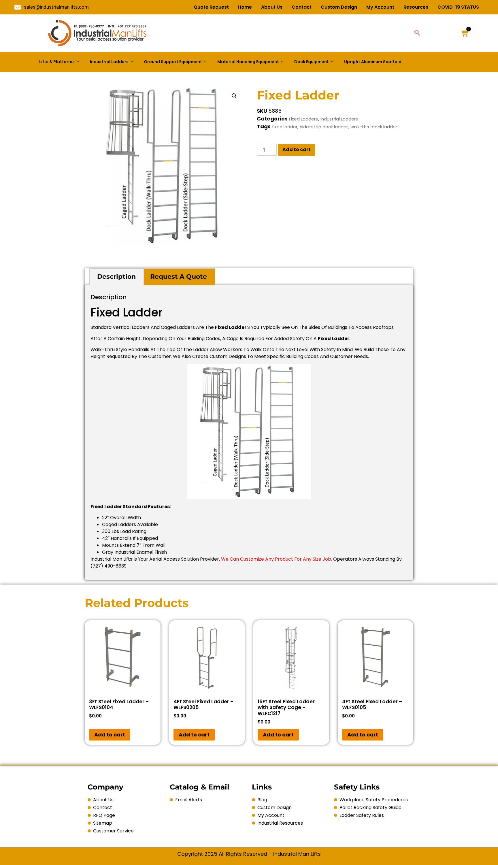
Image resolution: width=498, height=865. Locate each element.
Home (245, 7)
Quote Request (211, 7)
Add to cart (296, 149)
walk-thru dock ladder (373, 127)
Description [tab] (116, 276)
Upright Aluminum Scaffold (372, 62)
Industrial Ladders (109, 62)
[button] (234, 96)
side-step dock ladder (324, 127)
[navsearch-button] (417, 33)
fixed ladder (284, 127)
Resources (415, 7)
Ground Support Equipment (173, 62)
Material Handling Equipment (248, 62)
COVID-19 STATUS (458, 7)
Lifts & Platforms (57, 62)
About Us (271, 7)
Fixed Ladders (303, 119)
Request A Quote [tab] (178, 276)
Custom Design (339, 7)
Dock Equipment (311, 62)
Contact (302, 7)
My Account (380, 7)
